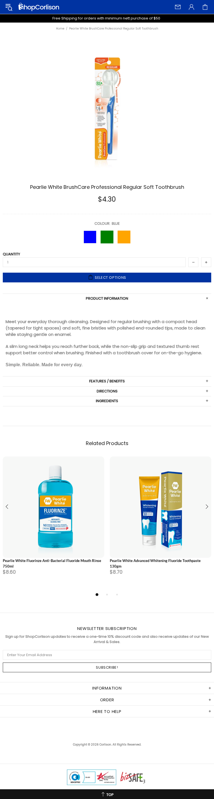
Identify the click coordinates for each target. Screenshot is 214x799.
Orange (124, 237)
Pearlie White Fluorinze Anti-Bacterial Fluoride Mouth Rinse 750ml (52, 563)
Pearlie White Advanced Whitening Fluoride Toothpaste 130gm (155, 563)
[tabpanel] (53, 523)
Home (60, 29)
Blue (90, 237)
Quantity (11, 254)
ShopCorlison (39, 7)
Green (107, 237)
